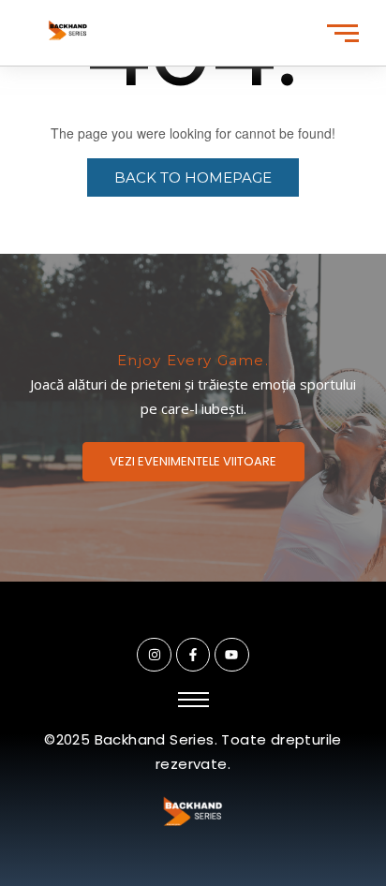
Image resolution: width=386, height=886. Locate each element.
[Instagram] (154, 655)
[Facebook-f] (193, 655)
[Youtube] (231, 655)
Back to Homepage (193, 177)
